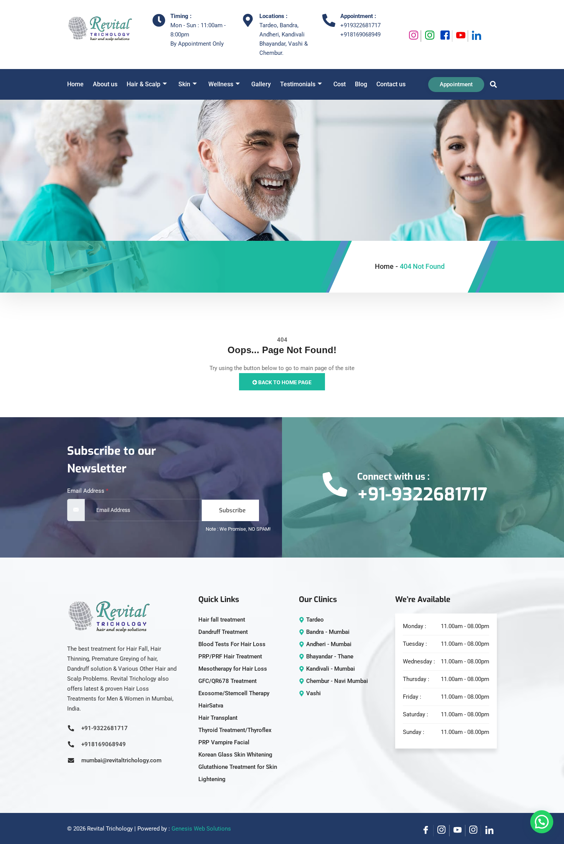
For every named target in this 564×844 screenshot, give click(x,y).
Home (75, 84)
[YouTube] (457, 830)
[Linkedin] (475, 36)
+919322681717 (360, 25)
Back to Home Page (284, 382)
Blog (361, 84)
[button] (491, 84)
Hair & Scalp (143, 84)
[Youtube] (460, 36)
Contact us (391, 84)
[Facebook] (444, 36)
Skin (184, 84)
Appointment (456, 84)
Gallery (261, 84)
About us (105, 84)
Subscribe (232, 510)
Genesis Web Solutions (201, 828)
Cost (339, 84)
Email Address (87, 490)
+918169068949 (360, 34)
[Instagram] (413, 36)
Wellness (220, 84)
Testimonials (297, 84)
